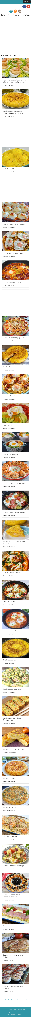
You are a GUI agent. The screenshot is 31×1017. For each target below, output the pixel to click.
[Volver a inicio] (15, 16)
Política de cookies (15, 1011)
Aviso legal (9, 1009)
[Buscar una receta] (28, 6)
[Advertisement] (15, 36)
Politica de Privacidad (19, 1009)
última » (16, 1002)
